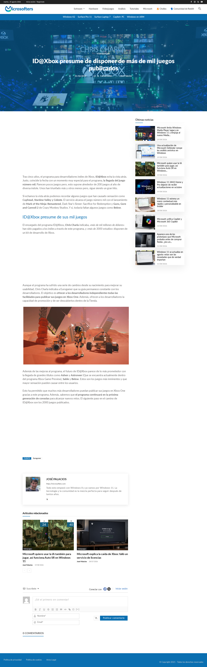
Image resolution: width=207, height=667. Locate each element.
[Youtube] (201, 2)
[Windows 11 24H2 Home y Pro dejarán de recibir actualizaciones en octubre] (145, 186)
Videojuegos (103, 53)
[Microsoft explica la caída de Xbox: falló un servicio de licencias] (102, 534)
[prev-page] (24, 571)
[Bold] (35, 609)
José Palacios (126, 76)
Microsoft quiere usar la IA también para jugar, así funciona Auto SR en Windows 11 (47, 558)
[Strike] (48, 609)
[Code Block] (65, 609)
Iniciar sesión (121, 589)
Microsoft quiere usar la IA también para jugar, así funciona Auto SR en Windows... (169, 167)
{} (73, 609)
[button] (199, 9)
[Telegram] (100, 122)
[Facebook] (191, 2)
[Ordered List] (52, 609)
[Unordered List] (57, 609)
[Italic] (40, 609)
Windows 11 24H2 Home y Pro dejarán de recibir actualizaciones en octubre (170, 185)
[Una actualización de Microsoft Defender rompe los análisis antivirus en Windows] (145, 151)
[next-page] (29, 571)
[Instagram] (195, 2)
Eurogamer (37, 458)
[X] (198, 2)
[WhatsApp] (86, 122)
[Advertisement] (75, 150)
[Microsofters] (26, 9)
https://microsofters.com (56, 484)
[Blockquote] (61, 609)
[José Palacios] (34, 489)
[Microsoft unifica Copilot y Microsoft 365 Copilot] (145, 222)
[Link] (69, 609)
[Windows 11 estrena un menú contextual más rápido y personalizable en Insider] (145, 204)
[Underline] (44, 609)
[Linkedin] (93, 122)
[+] (77, 609)
